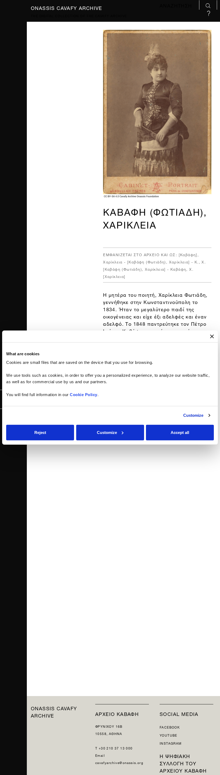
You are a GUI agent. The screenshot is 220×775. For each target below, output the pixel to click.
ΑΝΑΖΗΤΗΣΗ (177, 5)
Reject (40, 432)
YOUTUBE (168, 735)
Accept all (180, 432)
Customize (193, 415)
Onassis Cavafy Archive (66, 7)
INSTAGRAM (171, 743)
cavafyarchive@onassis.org (119, 762)
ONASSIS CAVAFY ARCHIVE (54, 711)
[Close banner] (212, 336)
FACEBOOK (170, 727)
